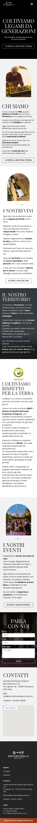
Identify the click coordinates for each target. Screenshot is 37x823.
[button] (32, 4)
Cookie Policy (19, 809)
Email (4, 639)
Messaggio (6, 647)
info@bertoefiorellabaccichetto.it (18, 795)
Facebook (6, 775)
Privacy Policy (8, 809)
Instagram (6, 771)
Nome (4, 632)
